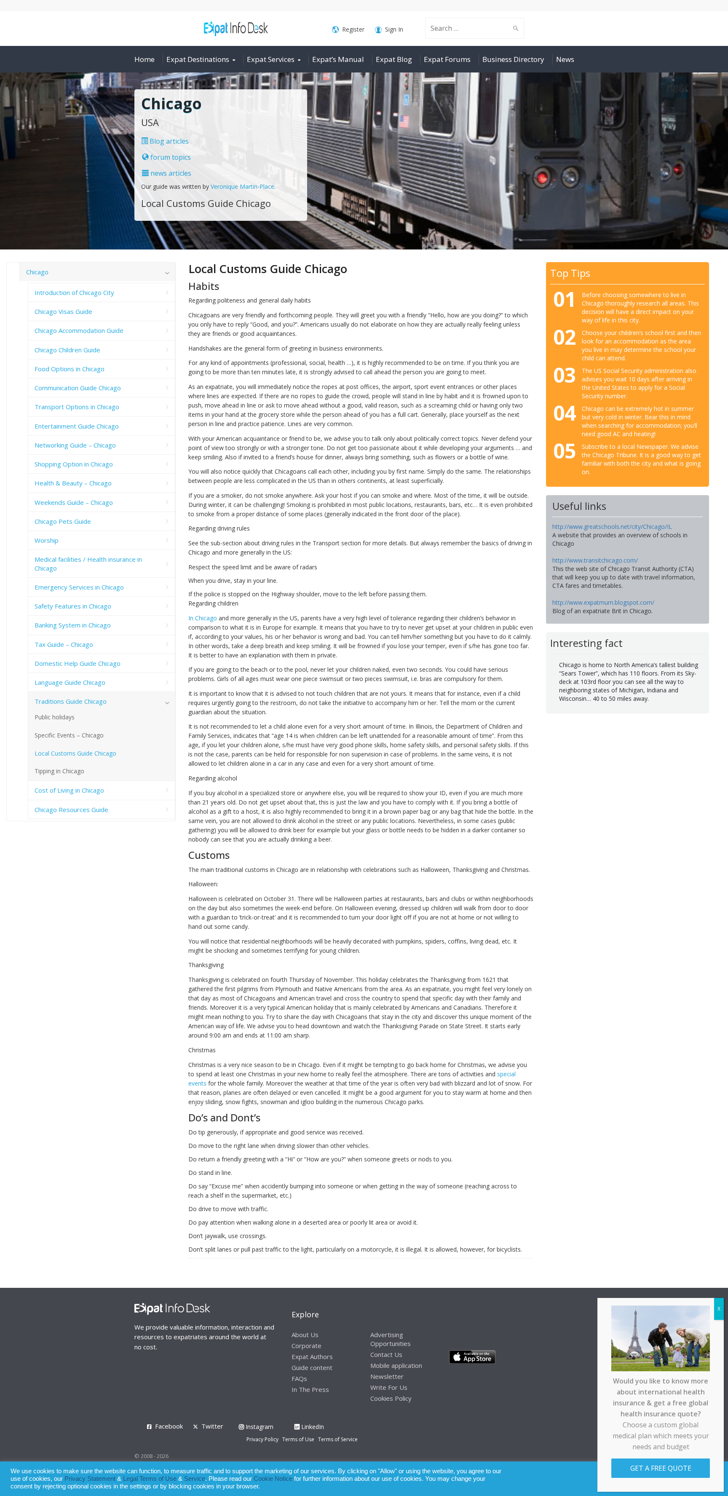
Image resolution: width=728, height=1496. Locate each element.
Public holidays (55, 717)
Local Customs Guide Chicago (75, 753)
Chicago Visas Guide (63, 311)
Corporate (306, 1345)
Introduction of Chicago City (74, 292)
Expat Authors (312, 1356)
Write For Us (388, 1387)
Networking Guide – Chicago (75, 445)
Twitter (212, 1426)
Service (194, 1478)
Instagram (258, 1427)
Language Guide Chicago (70, 682)
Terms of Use (298, 1439)
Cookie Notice (273, 1478)
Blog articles (168, 141)
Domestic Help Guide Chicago (77, 663)
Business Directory (513, 59)
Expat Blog (394, 59)
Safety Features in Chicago (73, 606)
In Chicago (202, 618)
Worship (47, 540)
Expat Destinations (197, 59)
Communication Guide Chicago (78, 387)
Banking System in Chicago (73, 625)
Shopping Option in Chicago (74, 464)
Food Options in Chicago (69, 369)
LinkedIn (312, 1427)
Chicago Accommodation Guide (79, 330)
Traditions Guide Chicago (71, 701)
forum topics (170, 157)
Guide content (312, 1367)
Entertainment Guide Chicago (77, 426)
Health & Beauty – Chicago (73, 483)
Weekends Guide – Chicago (74, 502)
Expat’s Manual (338, 59)
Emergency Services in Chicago (79, 587)
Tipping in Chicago (59, 771)
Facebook (169, 1426)
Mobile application (396, 1365)
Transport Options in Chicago (77, 406)
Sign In (394, 29)
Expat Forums (447, 59)
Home (144, 59)
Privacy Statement (89, 1478)
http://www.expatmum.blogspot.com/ (603, 602)
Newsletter (387, 1376)
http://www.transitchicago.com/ (595, 560)
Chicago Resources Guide (71, 809)
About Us (305, 1334)
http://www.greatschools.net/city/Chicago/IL (612, 527)
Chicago (37, 272)
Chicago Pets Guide (63, 521)
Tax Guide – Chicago (64, 644)
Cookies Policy (391, 1398)
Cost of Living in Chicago (69, 790)
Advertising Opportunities (390, 1339)
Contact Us (386, 1354)
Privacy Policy (262, 1439)
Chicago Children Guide (67, 350)
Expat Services (270, 59)
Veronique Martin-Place (242, 186)
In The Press (310, 1389)
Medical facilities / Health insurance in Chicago (88, 563)
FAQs (299, 1378)
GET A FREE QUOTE (660, 1468)
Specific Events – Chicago (69, 735)
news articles (170, 173)
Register (353, 29)
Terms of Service (338, 1439)
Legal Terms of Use (150, 1478)
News (565, 59)
